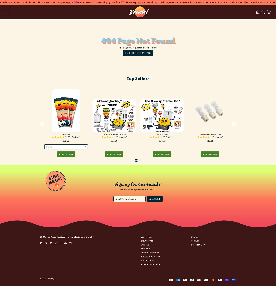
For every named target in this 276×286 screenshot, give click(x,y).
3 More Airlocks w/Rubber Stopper (210, 134)
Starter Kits (146, 236)
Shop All (145, 244)
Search (194, 236)
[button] (263, 12)
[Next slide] (234, 124)
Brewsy (51, 278)
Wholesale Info (148, 260)
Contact (195, 240)
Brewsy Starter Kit (162, 134)
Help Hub (145, 248)
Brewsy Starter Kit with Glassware (114, 134)
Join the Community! (150, 264)
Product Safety (198, 244)
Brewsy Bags (66, 134)
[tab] (136, 160)
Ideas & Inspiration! (150, 252)
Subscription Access (150, 256)
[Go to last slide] (42, 124)
